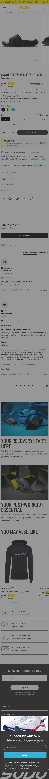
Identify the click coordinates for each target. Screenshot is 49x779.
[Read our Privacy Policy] (43, 766)
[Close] (45, 719)
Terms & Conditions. (22, 768)
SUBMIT (25, 755)
